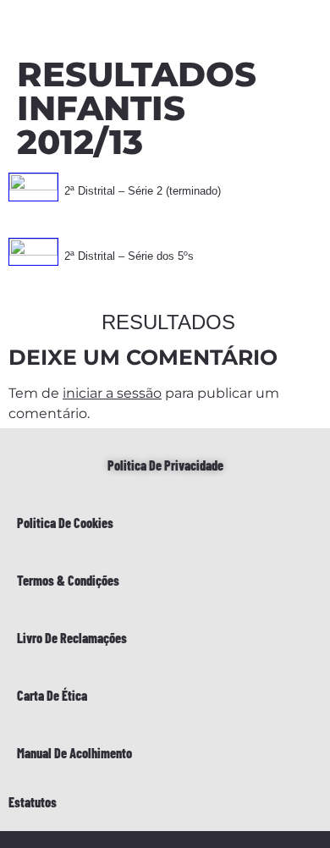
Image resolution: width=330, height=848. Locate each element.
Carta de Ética (52, 695)
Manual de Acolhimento (74, 753)
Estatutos (32, 802)
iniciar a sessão (112, 393)
